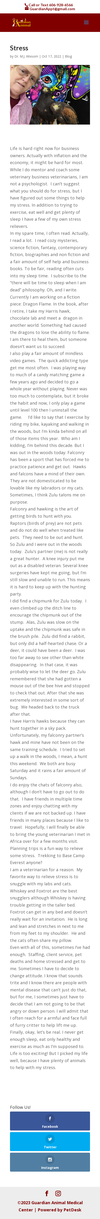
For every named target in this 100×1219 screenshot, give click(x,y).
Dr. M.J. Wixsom (26, 56)
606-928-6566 (61, 5)
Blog (68, 56)
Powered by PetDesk (59, 1210)
